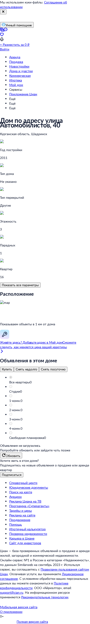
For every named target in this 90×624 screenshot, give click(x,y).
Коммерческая (20, 75)
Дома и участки (21, 71)
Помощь (15, 524)
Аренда (14, 57)
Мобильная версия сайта (18, 607)
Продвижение (19, 520)
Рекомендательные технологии (44, 597)
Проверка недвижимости (28, 533)
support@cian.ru (11, 592)
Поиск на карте (20, 492)
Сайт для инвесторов (25, 543)
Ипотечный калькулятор (27, 529)
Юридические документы (28, 487)
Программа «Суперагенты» (29, 506)
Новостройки (19, 66)
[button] (49, 382)
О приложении (11, 611)
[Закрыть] (3, 11)
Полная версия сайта (32, 621)
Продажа (16, 61)
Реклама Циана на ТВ (25, 501)
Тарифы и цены (20, 510)
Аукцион (15, 496)
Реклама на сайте (22, 515)
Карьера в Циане (21, 538)
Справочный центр (23, 483)
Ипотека (15, 80)
